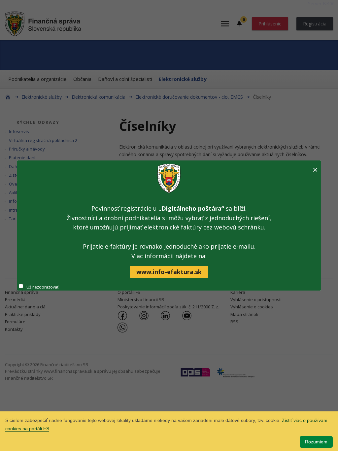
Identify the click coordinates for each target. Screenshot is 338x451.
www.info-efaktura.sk (169, 272)
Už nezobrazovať (42, 287)
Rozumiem (316, 441)
